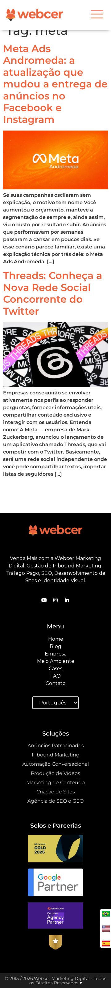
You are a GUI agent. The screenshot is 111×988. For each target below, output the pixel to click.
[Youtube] (44, 600)
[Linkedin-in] (67, 600)
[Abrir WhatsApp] (15, 972)
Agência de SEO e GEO (55, 801)
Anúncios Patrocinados (55, 745)
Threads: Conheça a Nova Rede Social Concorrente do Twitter (52, 293)
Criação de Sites (55, 792)
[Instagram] (55, 600)
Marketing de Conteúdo (55, 782)
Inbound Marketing (56, 755)
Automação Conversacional (55, 764)
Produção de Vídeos (55, 773)
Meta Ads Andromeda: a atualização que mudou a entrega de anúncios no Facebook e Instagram (55, 83)
